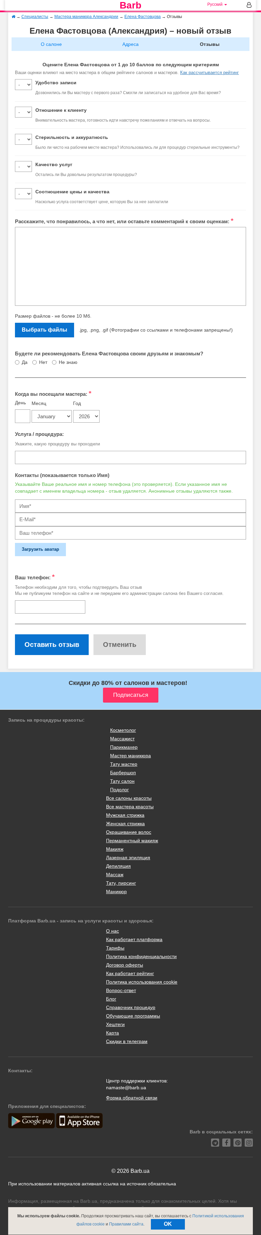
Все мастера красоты (130, 806)
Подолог (119, 789)
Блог (111, 999)
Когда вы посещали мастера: (53, 393)
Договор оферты (124, 965)
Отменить (119, 644)
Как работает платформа (134, 939)
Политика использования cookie (141, 982)
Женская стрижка (125, 823)
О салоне (51, 44)
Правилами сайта (126, 1224)
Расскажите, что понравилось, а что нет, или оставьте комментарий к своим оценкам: (124, 221)
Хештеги (115, 1024)
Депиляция (118, 866)
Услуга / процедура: (39, 434)
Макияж (114, 849)
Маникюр (116, 891)
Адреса (130, 44)
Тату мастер (123, 764)
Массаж (114, 874)
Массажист (122, 738)
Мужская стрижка (125, 815)
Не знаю (68, 362)
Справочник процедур (130, 1007)
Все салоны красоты (129, 798)
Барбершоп (123, 772)
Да (25, 362)
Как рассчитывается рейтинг (209, 72)
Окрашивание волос (128, 832)
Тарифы (115, 948)
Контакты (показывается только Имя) (62, 475)
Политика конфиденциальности (141, 956)
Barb (130, 5)
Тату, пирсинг (121, 883)
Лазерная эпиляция (128, 857)
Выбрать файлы (44, 330)
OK (168, 1224)
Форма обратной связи (131, 1097)
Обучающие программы (133, 1016)
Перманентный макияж (132, 840)
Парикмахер (124, 747)
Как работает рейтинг (130, 973)
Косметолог (123, 730)
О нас (112, 931)
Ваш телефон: (35, 577)
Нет (43, 362)
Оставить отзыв (51, 644)
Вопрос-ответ (121, 990)
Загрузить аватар (40, 549)
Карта (112, 1033)
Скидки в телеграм (126, 1041)
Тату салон (122, 781)
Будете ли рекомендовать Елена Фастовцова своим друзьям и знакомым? (109, 353)
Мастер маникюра (130, 755)
